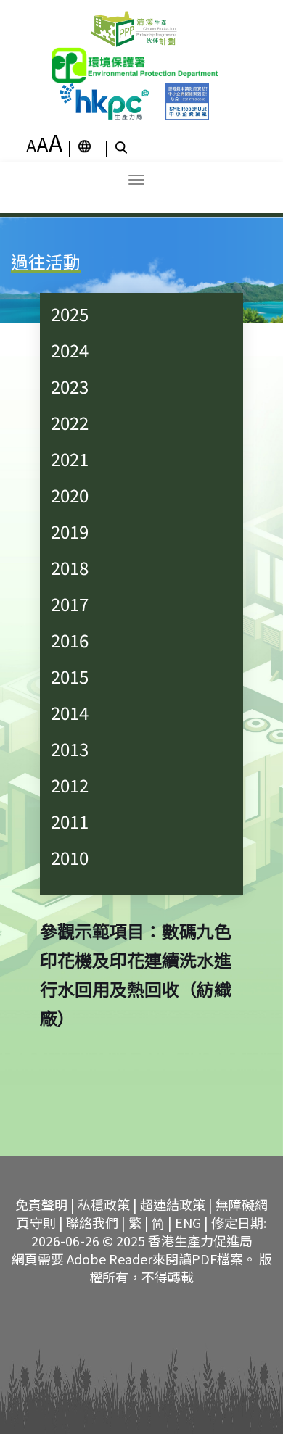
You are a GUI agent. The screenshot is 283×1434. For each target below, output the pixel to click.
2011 (70, 821)
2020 (70, 494)
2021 (70, 458)
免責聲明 (41, 1204)
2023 (70, 386)
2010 (70, 857)
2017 (70, 603)
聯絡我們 (92, 1222)
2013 (70, 748)
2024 (70, 349)
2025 (70, 313)
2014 (70, 712)
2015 (70, 676)
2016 (70, 639)
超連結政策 (172, 1204)
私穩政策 (104, 1204)
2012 (70, 784)
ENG (188, 1222)
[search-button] (123, 146)
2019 (70, 531)
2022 (70, 422)
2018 (70, 567)
